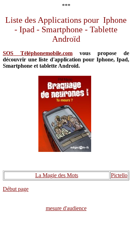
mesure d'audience (66, 208)
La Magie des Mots (56, 175)
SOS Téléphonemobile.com (38, 53)
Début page (16, 189)
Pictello (119, 175)
